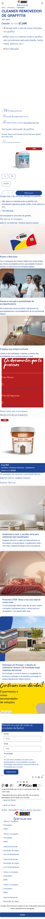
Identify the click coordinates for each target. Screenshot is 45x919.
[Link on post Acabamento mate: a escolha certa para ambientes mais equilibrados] (22, 508)
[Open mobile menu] (3, 3)
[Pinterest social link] (38, 777)
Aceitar (22, 915)
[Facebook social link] (33, 777)
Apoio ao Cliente (9, 800)
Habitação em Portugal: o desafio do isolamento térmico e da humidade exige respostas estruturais (21, 667)
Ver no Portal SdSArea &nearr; (13, 406)
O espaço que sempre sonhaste (14, 349)
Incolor (6, 184)
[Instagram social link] (35, 777)
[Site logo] (22, 3)
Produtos (11, 8)
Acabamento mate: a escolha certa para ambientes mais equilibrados (20, 535)
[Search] (42, 3)
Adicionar (28, 193)
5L (12, 176)
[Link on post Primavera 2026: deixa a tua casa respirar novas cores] (22, 573)
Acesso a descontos (8, 256)
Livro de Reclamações (11, 854)
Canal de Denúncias (10, 847)
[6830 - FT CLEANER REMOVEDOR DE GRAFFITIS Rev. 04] (2, 385)
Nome (6, 734)
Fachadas (21, 8)
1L (5, 176)
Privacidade (8, 754)
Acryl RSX (5, 465)
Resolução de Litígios (11, 851)
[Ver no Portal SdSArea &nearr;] (2, 403)
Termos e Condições (10, 821)
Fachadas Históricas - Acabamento (22, 468)
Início (3, 8)
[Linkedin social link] (41, 777)
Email (6, 744)
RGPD (5, 829)
